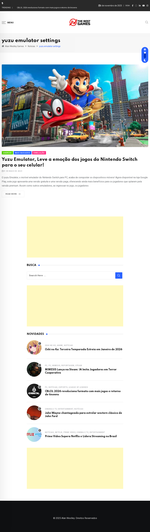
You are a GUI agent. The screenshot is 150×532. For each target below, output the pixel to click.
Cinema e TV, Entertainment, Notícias (64, 409)
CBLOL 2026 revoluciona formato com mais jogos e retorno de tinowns (47, 7)
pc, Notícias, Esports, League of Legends (66, 387)
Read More (11, 194)
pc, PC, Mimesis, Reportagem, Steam (63, 365)
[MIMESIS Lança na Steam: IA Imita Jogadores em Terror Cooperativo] (34, 369)
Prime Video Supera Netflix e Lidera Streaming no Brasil (81, 436)
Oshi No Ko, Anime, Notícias (59, 345)
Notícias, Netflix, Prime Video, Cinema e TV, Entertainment (75, 432)
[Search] (146, 22)
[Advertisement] (75, 237)
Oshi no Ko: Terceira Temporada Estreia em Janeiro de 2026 (83, 349)
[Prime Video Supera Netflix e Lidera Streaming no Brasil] (34, 434)
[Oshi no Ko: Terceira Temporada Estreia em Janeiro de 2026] (34, 347)
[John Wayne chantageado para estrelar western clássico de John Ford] (34, 412)
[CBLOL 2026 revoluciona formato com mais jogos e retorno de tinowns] (34, 391)
